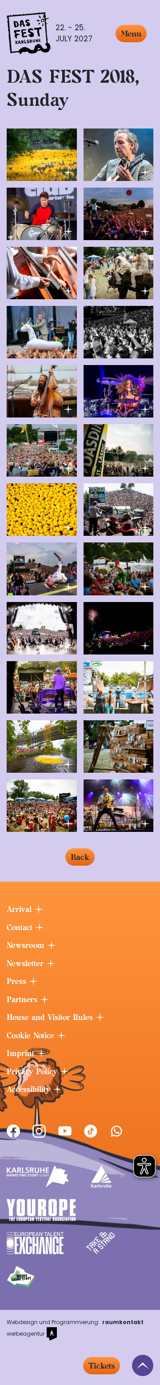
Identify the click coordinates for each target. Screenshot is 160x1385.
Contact (21, 927)
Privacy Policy (33, 1071)
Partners (23, 999)
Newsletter (26, 963)
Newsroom (27, 945)
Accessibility (30, 1089)
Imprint (22, 1053)
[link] (13, 1131)
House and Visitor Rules (51, 1017)
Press (18, 981)
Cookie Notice (32, 1035)
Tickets (101, 1365)
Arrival (20, 909)
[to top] (142, 1365)
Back (80, 857)
